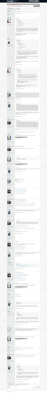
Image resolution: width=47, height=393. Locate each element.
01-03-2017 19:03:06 (17, 230)
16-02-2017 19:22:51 (17, 145)
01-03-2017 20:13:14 (17, 241)
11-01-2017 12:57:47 (17, 67)
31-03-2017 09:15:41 (17, 347)
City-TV (25, 4)
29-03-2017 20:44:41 (17, 282)
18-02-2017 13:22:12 (17, 156)
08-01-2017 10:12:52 (17, 17)
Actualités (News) (18, 8)
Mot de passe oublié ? (36, 1)
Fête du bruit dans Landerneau (18, 202)
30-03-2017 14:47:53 (17, 311)
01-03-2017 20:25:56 (17, 251)
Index (18, 4)
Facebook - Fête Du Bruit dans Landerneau (22, 190)
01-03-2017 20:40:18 (17, 262)
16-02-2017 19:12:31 (17, 134)
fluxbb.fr (39, 387)
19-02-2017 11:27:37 (17, 178)
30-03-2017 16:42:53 (17, 327)
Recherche (27, 4)
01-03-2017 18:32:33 (17, 219)
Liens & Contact (13, 391)
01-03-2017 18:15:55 (17, 198)
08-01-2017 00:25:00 (17, 10)
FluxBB (39, 386)
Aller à (7, 386)
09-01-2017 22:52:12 (17, 38)
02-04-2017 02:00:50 (17, 364)
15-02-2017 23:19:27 (17, 102)
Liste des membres (22, 4)
